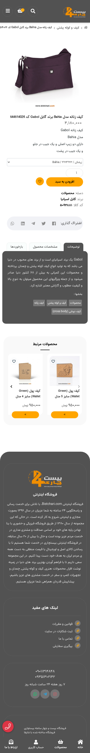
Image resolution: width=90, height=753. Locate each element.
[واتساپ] (13, 223)
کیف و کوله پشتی (68, 27)
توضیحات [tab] (73, 246)
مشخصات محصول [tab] (45, 246)
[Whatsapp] (35, 694)
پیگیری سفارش (62, 646)
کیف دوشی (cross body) (67, 311)
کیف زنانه (39, 303)
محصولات (67, 193)
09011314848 (45, 671)
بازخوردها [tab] (17, 246)
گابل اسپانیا (68, 199)
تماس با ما (65, 638)
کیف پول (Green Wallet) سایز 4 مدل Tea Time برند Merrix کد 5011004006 (26, 393)
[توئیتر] (44, 223)
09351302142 (45, 677)
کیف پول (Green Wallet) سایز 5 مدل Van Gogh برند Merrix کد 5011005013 (65, 393)
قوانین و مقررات (62, 624)
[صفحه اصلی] (86, 28)
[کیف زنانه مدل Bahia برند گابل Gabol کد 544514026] (45, 479)
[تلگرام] (33, 223)
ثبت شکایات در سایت (58, 631)
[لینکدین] (23, 223)
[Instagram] (55, 694)
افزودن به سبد (64, 181)
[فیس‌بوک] (54, 223)
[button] (79, 387)
